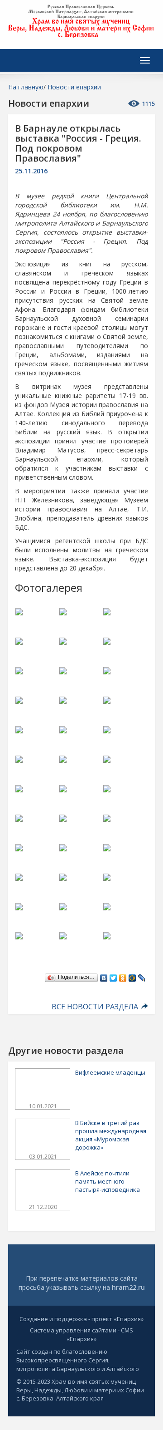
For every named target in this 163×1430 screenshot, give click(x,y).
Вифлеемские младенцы (110, 1072)
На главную (25, 87)
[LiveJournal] (142, 975)
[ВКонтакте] (104, 975)
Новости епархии (74, 87)
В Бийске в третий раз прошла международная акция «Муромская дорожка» (110, 1135)
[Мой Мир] (132, 975)
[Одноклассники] (123, 975)
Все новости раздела (96, 1007)
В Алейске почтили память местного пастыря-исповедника (107, 1181)
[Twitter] (113, 975)
